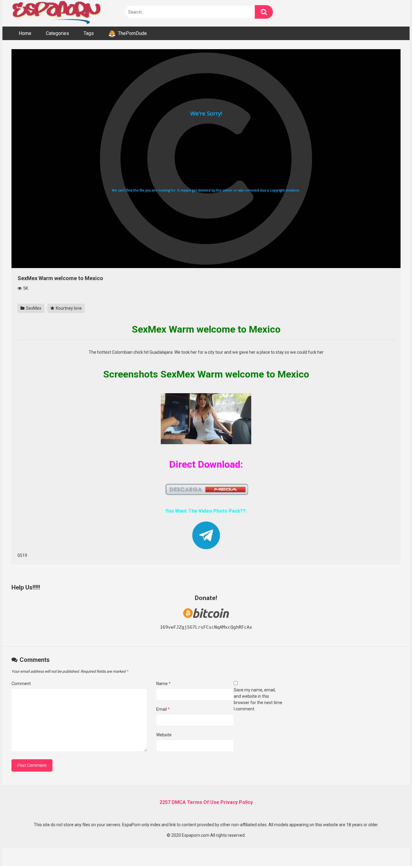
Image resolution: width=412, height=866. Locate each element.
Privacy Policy (236, 802)
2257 (165, 802)
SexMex (33, 308)
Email (163, 709)
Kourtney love (68, 308)
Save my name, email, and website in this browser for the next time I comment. (258, 699)
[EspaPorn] (56, 13)
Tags (89, 33)
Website (164, 734)
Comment (21, 683)
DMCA (179, 802)
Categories (57, 33)
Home (25, 33)
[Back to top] (392, 848)
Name (163, 683)
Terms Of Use (203, 802)
